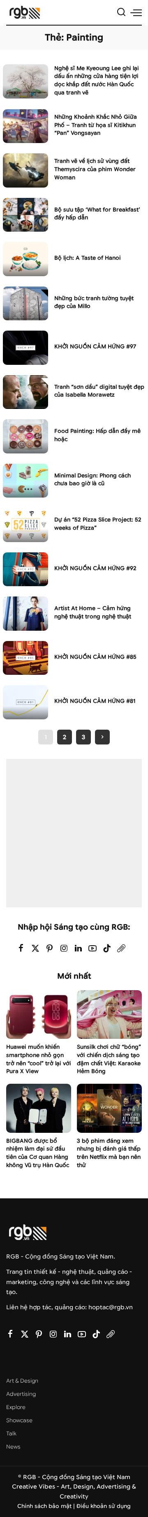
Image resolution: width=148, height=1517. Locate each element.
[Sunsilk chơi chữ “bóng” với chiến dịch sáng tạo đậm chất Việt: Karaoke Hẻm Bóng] (109, 1014)
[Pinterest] (50, 948)
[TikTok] (107, 948)
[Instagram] (64, 948)
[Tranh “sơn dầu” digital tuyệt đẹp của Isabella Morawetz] (25, 392)
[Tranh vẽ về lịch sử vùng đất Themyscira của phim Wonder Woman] (25, 170)
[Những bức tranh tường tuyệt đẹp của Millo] (25, 303)
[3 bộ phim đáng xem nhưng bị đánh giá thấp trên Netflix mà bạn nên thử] (109, 1108)
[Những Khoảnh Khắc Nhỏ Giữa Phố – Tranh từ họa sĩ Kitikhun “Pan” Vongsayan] (25, 126)
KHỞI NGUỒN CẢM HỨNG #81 (94, 700)
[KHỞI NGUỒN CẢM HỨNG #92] (25, 569)
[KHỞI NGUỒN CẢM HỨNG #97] (25, 348)
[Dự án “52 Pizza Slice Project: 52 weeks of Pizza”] (25, 525)
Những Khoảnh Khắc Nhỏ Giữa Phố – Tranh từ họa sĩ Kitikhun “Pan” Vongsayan (95, 125)
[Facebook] (21, 948)
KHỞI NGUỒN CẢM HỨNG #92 (95, 568)
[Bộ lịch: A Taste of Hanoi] (25, 259)
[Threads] (121, 948)
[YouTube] (92, 948)
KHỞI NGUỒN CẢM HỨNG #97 (95, 346)
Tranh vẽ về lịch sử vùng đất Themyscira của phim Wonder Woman (95, 169)
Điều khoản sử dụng (103, 1506)
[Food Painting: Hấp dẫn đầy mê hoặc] (25, 436)
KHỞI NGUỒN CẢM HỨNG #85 (95, 656)
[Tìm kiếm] (121, 12)
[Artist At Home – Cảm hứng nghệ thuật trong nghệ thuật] (25, 613)
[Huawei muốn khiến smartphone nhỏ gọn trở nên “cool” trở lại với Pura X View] (38, 1014)
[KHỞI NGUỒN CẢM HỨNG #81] (25, 702)
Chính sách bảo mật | (46, 1506)
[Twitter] (35, 948)
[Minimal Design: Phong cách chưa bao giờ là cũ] (25, 481)
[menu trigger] (136, 12)
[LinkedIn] (78, 948)
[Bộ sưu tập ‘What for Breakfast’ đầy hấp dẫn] (25, 215)
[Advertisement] (74, 833)
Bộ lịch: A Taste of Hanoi (87, 257)
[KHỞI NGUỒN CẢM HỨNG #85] (25, 658)
